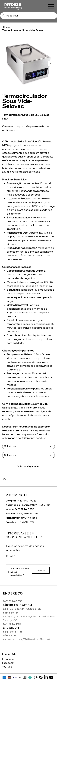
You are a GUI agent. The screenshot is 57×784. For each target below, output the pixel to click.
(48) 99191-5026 (26, 500)
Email (10, 556)
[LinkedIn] (46, 677)
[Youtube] (51, 677)
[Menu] (51, 6)
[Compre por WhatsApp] (4, 480)
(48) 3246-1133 (12, 624)
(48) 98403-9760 (28, 504)
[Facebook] (41, 677)
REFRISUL (17, 495)
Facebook (8, 662)
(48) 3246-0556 (20, 509)
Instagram (8, 659)
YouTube (7, 666)
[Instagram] (36, 677)
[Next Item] (50, 63)
